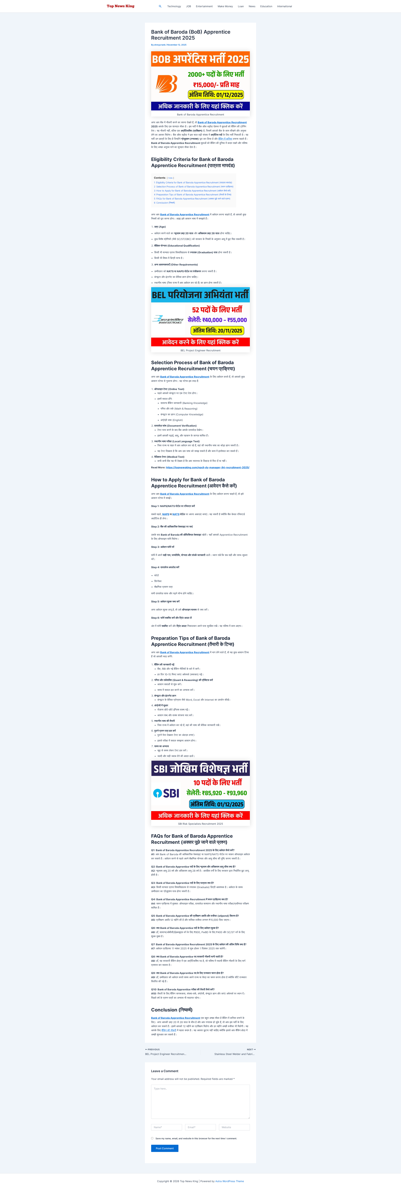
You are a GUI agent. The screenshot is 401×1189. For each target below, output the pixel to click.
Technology (174, 6)
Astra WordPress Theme (229, 1181)
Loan (241, 6)
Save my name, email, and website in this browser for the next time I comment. (196, 1138)
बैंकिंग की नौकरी (168, 1030)
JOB (188, 6)
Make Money (225, 6)
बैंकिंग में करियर (225, 138)
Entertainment (204, 6)
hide (170, 178)
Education (266, 6)
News (252, 6)
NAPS (165, 514)
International (284, 6)
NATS (175, 514)
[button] (160, 6)
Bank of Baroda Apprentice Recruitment (222, 122)
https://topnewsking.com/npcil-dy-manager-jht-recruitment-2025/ (207, 467)
